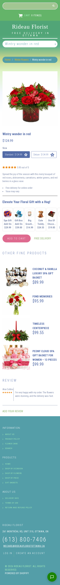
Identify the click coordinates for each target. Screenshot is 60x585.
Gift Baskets (11, 483)
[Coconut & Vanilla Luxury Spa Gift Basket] (16, 275)
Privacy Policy (12, 439)
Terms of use (11, 503)
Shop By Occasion (14, 469)
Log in (7, 553)
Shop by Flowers (13, 473)
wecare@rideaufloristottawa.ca (24, 546)
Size (4, 148)
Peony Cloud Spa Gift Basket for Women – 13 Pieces (44, 355)
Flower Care (11, 444)
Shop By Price (12, 478)
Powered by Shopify (17, 573)
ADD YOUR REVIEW (12, 411)
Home (8, 59)
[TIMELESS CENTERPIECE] (16, 330)
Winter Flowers (22, 59)
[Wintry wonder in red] (30, 73)
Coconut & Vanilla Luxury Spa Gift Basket (44, 273)
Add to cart (16, 238)
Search (8, 448)
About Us (9, 434)
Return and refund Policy (18, 508)
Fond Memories (42, 296)
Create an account (30, 553)
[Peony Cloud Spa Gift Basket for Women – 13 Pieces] (16, 357)
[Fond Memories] (16, 302)
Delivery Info (12, 498)
